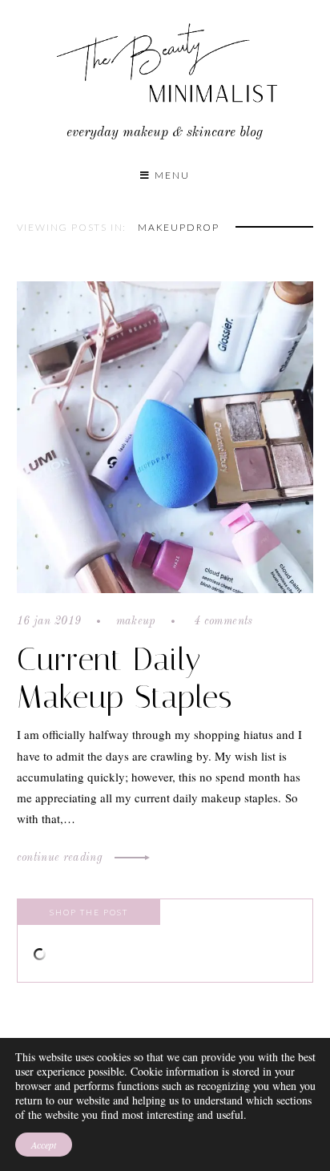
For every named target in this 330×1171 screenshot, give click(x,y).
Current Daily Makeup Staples (124, 678)
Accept (43, 1144)
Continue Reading (62, 857)
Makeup (136, 621)
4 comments (222, 621)
